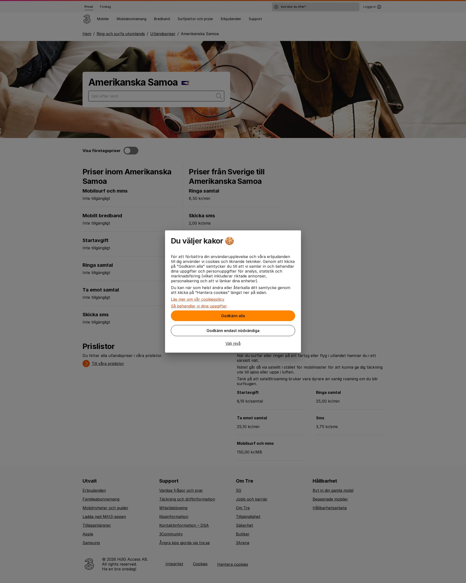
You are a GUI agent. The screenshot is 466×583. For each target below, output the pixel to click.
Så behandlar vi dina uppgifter (199, 306)
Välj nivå (233, 343)
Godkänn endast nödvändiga (233, 330)
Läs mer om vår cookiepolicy (197, 299)
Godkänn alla (233, 315)
